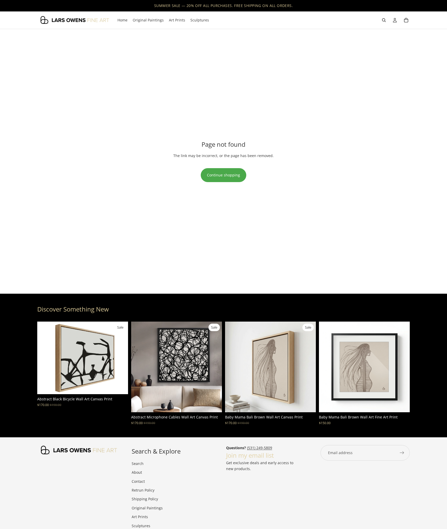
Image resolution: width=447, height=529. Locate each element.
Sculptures (141, 525)
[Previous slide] (45, 358)
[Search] (384, 20)
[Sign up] (402, 452)
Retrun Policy (143, 490)
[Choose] (120, 386)
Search (138, 463)
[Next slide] (120, 358)
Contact (138, 481)
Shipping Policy (145, 498)
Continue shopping (223, 175)
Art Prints (140, 516)
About (137, 472)
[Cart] (406, 20)
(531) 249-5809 (259, 447)
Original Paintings (147, 507)
